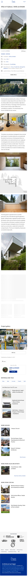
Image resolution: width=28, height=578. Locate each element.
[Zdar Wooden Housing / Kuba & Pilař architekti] (5, 509)
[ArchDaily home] (13, 2)
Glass (3, 381)
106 (7, 59)
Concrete (13, 381)
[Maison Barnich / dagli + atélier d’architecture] (6, 394)
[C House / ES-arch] (5, 432)
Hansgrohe (22, 67)
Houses (3, 54)
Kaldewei (6, 68)
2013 (7, 61)
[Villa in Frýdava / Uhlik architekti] (9, 332)
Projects (19, 381)
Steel (8, 381)
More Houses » (23, 457)
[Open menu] (2, 2)
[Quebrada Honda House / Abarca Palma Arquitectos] (6, 404)
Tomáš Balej (12, 64)
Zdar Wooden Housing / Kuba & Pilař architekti (18, 506)
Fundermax (16, 67)
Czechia (8, 54)
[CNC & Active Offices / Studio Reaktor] (5, 499)
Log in (24, 1)
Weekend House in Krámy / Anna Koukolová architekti (17, 486)
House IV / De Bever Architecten (15, 449)
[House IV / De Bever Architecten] (5, 451)
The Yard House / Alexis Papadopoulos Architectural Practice (18, 440)
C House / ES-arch (15, 428)
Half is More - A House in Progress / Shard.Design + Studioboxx (18, 411)
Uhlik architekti (12, 56)
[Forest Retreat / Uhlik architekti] (5, 470)
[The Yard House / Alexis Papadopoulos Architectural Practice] (5, 442)
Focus (12, 67)
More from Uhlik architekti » (20, 475)
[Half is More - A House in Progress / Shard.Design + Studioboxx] (6, 413)
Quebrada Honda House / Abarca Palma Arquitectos (18, 402)
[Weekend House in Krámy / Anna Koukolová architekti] (5, 489)
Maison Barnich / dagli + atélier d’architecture (18, 391)
